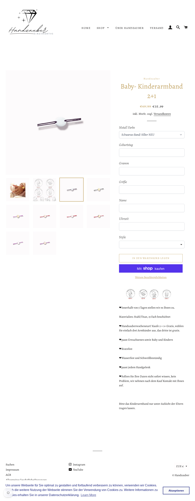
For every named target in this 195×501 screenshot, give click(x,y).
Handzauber (182, 475)
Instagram (78, 464)
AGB (8, 475)
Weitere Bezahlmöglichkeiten (151, 277)
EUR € (180, 466)
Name (122, 200)
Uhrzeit (124, 218)
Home (86, 28)
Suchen (10, 464)
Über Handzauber (129, 28)
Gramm (124, 163)
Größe (123, 182)
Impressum (12, 470)
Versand (157, 28)
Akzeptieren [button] (176, 490)
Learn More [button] (88, 495)
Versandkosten (162, 114)
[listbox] (152, 244)
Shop (101, 28)
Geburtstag (126, 144)
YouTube (78, 470)
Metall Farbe (127, 127)
